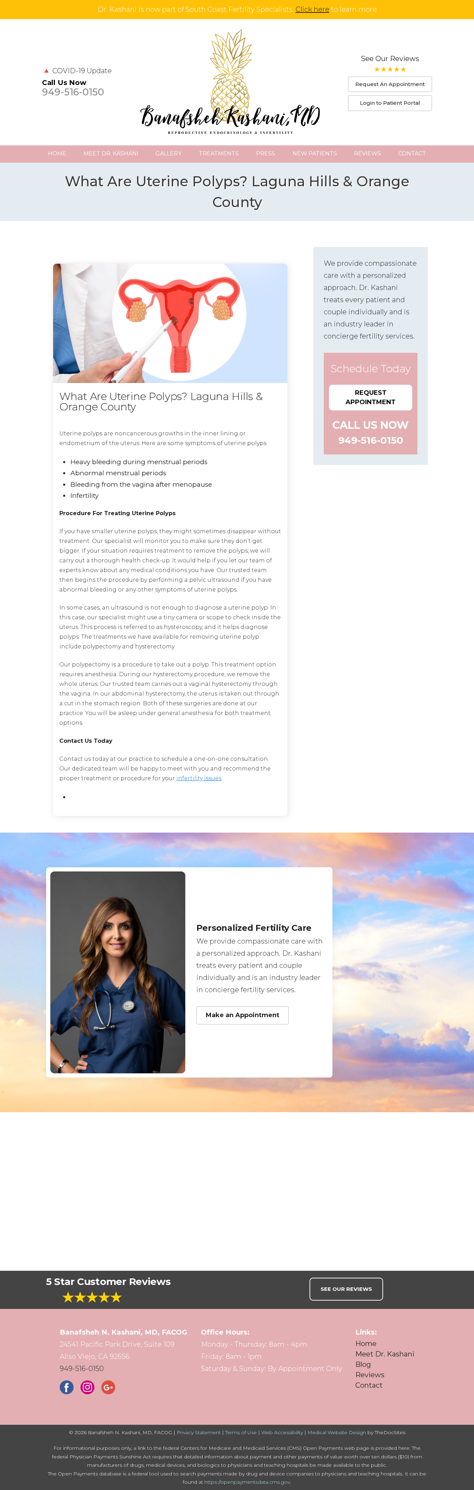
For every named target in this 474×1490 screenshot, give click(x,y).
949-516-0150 (73, 92)
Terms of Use (241, 1432)
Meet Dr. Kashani (111, 153)
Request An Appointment (390, 84)
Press (265, 153)
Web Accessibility (282, 1432)
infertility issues (198, 778)
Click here (312, 9)
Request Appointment (371, 397)
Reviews (367, 153)
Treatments (219, 153)
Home (57, 153)
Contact (412, 153)
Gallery (168, 153)
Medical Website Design (336, 1432)
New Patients (315, 153)
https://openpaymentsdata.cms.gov (247, 1482)
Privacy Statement (199, 1432)
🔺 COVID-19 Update (77, 71)
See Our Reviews (390, 58)
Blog (363, 1364)
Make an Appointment (242, 1015)
